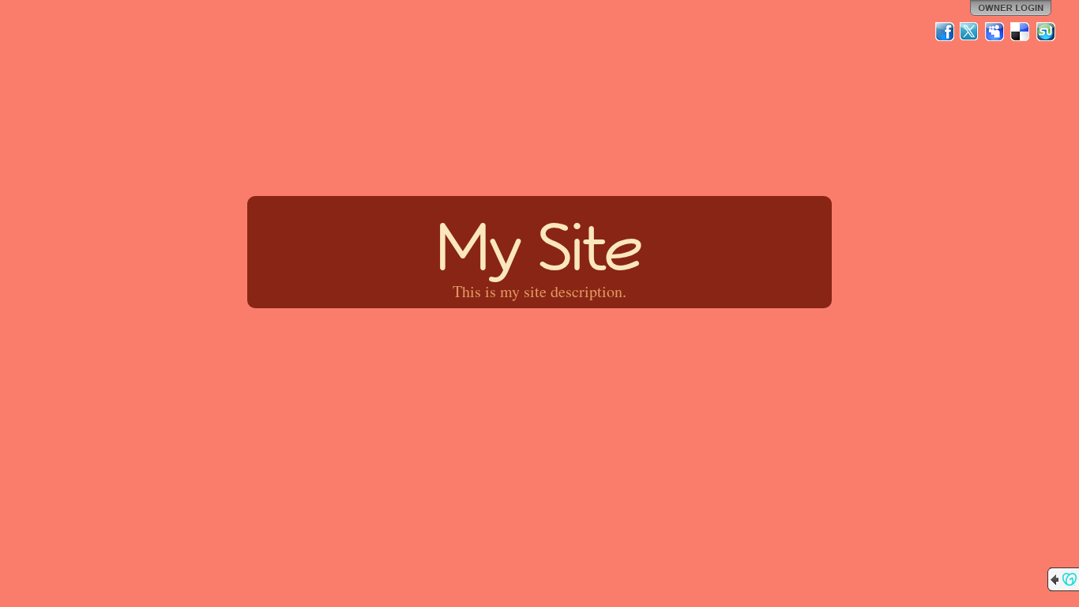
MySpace (995, 32)
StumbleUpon (1046, 32)
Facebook (945, 32)
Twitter (970, 32)
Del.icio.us (1020, 32)
